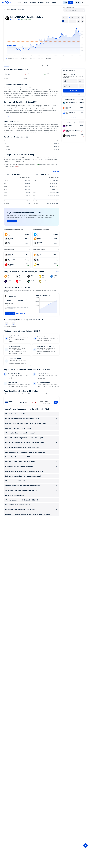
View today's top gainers (73, 117)
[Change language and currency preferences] (82, 2)
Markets (19, 2)
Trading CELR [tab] (72, 70)
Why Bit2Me (68, 65)
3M (72, 17)
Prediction (54, 65)
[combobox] (74, 10)
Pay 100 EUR (73, 91)
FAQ (82, 65)
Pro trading (75, 65)
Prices (8, 9)
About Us (54, 2)
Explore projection (10, 313)
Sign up (71, 2)
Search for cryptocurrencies (68, 7)
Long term (19, 65)
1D (63, 17)
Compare (47, 65)
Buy (42, 65)
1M (69, 17)
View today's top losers (73, 140)
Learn (25, 2)
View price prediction (8, 116)
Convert (37, 65)
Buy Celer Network (11, 221)
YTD (78, 17)
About (25, 65)
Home (5, 9)
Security (48, 2)
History (31, 65)
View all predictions (22, 313)
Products (32, 2)
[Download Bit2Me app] (78, 2)
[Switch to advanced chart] (82, 17)
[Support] (85, 845)
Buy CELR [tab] (65, 70)
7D (66, 17)
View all (57, 271)
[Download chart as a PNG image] (78, 21)
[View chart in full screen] (82, 21)
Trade (55, 402)
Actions (61, 65)
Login (65, 2)
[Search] (85, 2)
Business (40, 2)
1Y (74, 17)
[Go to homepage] (6, 2)
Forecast (12, 65)
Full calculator (55, 171)
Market (6, 65)
